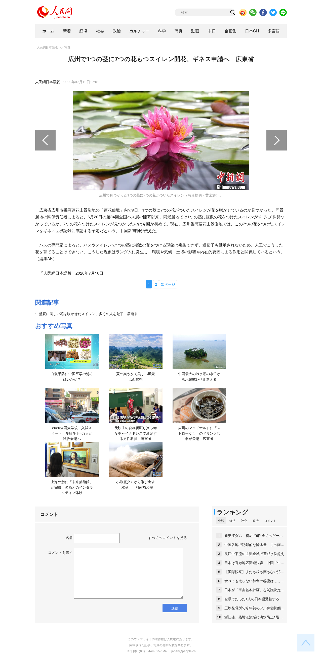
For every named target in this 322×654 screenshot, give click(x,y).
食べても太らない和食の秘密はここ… (254, 580)
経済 (83, 31)
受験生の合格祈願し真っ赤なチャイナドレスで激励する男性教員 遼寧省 (135, 433)
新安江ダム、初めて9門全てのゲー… (253, 535)
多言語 (274, 31)
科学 (162, 31)
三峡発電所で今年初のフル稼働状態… (254, 607)
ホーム (48, 31)
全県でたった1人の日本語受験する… (253, 598)
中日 (212, 31)
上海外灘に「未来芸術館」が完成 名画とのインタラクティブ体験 (72, 487)
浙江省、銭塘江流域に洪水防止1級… (253, 616)
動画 (195, 31)
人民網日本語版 (47, 47)
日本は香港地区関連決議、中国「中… (254, 562)
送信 (174, 608)
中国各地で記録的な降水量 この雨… (254, 544)
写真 (179, 31)
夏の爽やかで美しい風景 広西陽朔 (137, 376)
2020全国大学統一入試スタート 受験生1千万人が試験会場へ (72, 433)
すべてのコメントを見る (167, 537)
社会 (100, 31)
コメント (270, 520)
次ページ (168, 284)
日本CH (252, 31)
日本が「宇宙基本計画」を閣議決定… (254, 589)
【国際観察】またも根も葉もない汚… (254, 571)
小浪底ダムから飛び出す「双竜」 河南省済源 (135, 484)
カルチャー (139, 31)
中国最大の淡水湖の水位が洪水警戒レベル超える (199, 376)
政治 (117, 31)
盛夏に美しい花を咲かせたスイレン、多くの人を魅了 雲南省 (88, 313)
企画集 (230, 31)
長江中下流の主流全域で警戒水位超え (254, 553)
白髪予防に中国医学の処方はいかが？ (72, 376)
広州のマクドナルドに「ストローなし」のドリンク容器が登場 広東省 (199, 433)
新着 (67, 31)
